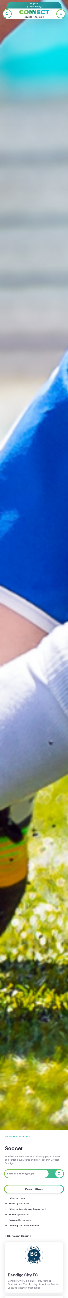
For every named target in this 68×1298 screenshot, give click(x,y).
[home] (34, 13)
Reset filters (34, 1189)
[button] (60, 13)
